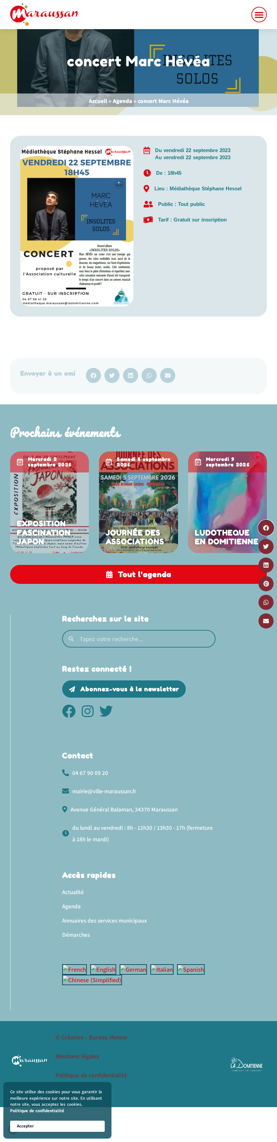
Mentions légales (77, 1056)
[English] (105, 969)
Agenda (122, 101)
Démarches (76, 934)
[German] (135, 969)
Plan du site (70, 1094)
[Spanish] (192, 969)
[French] (76, 969)
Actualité (73, 892)
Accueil (98, 101)
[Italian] (163, 969)
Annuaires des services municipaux (104, 920)
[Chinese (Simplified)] (93, 980)
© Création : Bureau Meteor (91, 1037)
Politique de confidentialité (37, 1111)
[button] (259, 14)
